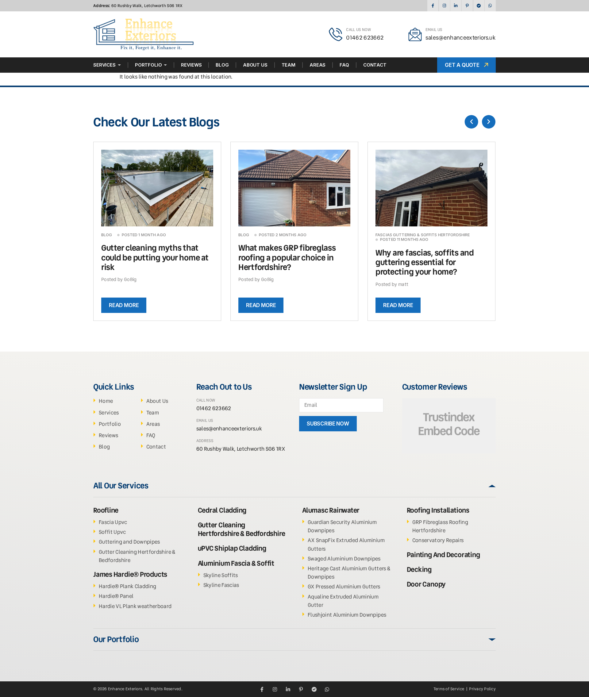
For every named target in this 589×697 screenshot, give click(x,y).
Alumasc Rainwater (331, 510)
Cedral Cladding (222, 510)
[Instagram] (444, 5)
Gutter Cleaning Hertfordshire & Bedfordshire (241, 529)
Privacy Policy (482, 689)
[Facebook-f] (432, 5)
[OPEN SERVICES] (119, 65)
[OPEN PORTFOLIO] (165, 65)
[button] (471, 122)
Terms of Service (449, 689)
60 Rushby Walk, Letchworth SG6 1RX (138, 6)
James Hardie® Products (130, 574)
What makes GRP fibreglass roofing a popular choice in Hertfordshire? (287, 257)
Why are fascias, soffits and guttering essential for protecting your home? (424, 262)
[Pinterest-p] (467, 5)
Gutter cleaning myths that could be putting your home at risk (154, 257)
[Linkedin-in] (455, 5)
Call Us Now (358, 30)
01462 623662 (364, 37)
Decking (419, 569)
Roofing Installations (438, 510)
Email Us (433, 30)
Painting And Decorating (443, 555)
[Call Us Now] (335, 34)
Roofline (105, 510)
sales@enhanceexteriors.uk (460, 37)
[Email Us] (415, 34)
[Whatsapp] (490, 5)
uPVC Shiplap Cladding (232, 548)
